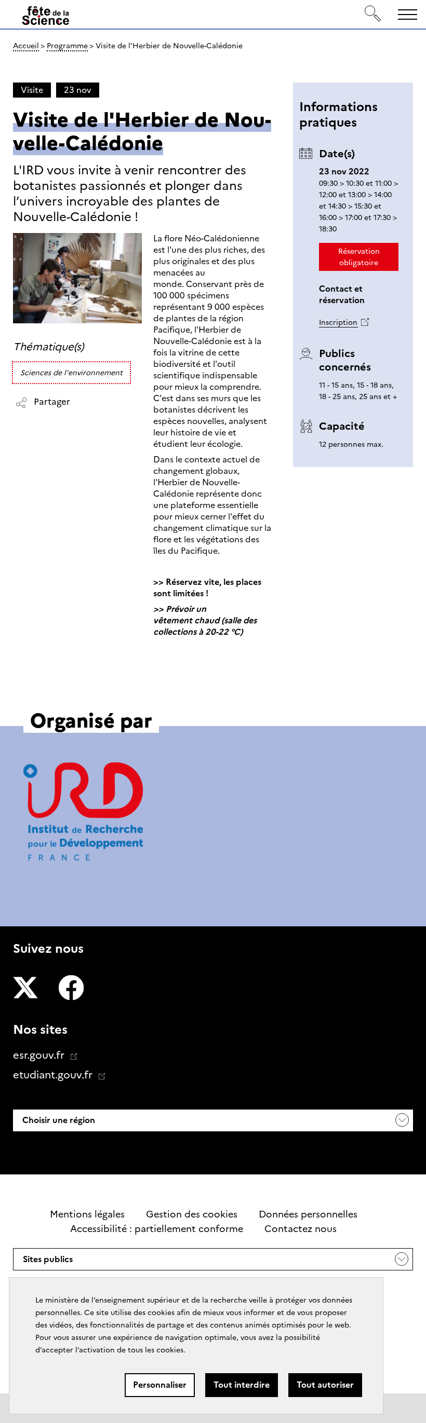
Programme (67, 45)
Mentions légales (87, 1214)
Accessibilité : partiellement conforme (156, 1229)
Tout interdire (242, 1385)
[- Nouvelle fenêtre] (25, 989)
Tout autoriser (325, 1385)
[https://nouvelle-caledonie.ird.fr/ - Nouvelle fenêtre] (83, 813)
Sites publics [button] (47, 1262)
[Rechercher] (373, 14)
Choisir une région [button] (57, 1120)
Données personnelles (308, 1214)
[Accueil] (45, 16)
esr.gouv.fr (40, 1055)
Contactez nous (300, 1229)
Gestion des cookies (191, 1214)
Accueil (26, 45)
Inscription (338, 322)
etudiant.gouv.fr (54, 1075)
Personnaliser (160, 1385)
